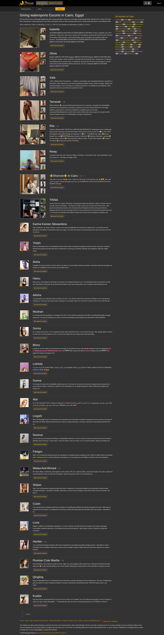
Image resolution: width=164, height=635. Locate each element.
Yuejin (37, 242)
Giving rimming (131, 31)
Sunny (37, 328)
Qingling (38, 577)
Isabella (55, 29)
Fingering (123, 26)
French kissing (124, 29)
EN (146, 3)
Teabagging (129, 51)
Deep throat (120, 24)
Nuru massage (124, 35)
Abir (35, 399)
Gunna (37, 380)
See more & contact (57, 45)
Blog (31, 620)
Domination (130, 24)
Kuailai (37, 595)
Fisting (131, 26)
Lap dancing (131, 33)
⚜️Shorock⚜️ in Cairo (66, 175)
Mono (36, 345)
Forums (22, 620)
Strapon (136, 47)
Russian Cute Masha (48, 560)
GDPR (56, 633)
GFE (133, 29)
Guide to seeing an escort (70, 620)
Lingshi (37, 415)
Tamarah (57, 101)
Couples (139, 22)
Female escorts (26, 9)
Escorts (42, 3)
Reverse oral (131, 42)
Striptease (119, 49)
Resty (53, 151)
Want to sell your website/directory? (89, 620)
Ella (54, 125)
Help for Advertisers (56, 620)
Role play (128, 44)
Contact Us (63, 633)
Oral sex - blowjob (130, 38)
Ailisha (37, 295)
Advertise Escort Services (41, 620)
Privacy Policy (49, 633)
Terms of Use (40, 633)
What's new (55, 3)
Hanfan (39, 541)
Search (60, 9)
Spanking (119, 47)
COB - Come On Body (126, 22)
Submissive (129, 49)
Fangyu (37, 451)
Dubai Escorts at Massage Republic (26, 3)
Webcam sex (132, 53)
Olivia (53, 53)
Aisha (36, 261)
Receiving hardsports (126, 40)
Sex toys (137, 44)
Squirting (128, 47)
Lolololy (38, 363)
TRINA (54, 199)
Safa (52, 77)
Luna (36, 522)
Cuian (36, 503)
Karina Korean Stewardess (50, 224)
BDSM (127, 19)
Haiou (36, 278)
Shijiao (37, 484)
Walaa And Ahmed (46, 468)
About (27, 620)
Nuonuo (38, 434)
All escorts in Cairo (124, 16)
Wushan (38, 311)
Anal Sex (119, 19)
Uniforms (123, 53)
